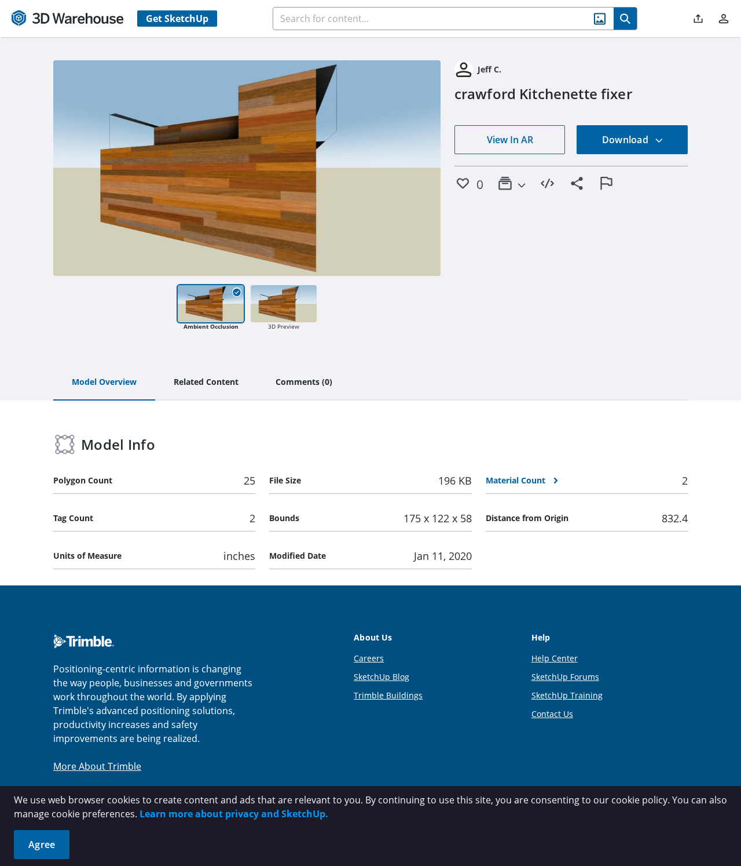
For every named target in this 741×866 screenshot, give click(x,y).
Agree (41, 844)
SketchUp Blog (381, 676)
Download (626, 139)
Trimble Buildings (388, 695)
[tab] (104, 383)
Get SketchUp (177, 18)
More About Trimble (97, 766)
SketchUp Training (567, 695)
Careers (369, 658)
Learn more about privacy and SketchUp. (234, 813)
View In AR (510, 139)
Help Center (554, 658)
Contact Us (552, 713)
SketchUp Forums (565, 676)
